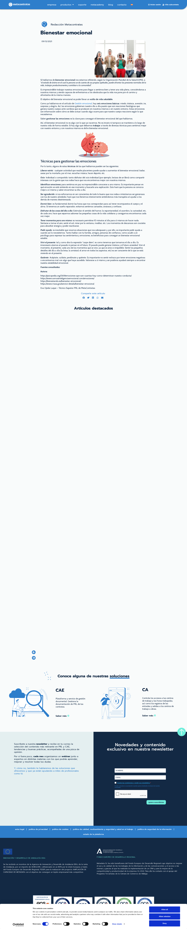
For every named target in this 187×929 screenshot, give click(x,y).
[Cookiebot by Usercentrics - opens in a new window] (18, 924)
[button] (83, 297)
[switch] (66, 924)
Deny (165, 923)
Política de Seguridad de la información (155, 829)
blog (110, 4)
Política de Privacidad (38, 829)
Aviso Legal (19, 829)
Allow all (164, 909)
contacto (122, 4)
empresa (51, 4)
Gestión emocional (83, 103)
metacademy (97, 4)
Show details (117, 924)
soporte (82, 4)
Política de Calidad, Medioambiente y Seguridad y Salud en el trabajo (103, 829)
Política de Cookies (60, 829)
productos (65, 4)
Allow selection (164, 916)
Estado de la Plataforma (93, 834)
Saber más (61, 716)
